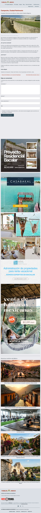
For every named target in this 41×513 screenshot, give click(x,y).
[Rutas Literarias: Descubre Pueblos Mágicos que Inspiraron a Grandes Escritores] (20, 395)
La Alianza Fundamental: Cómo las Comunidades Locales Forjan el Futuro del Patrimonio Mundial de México (20, 483)
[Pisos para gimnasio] (20, 420)
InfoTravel (10, 502)
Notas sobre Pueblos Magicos (24, 13)
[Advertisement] (20, 128)
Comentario (3, 83)
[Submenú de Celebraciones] (39, 4)
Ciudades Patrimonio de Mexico (8, 13)
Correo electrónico (5, 101)
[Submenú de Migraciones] (33, 6)
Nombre (3, 96)
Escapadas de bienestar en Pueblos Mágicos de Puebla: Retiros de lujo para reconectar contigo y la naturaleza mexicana (20, 457)
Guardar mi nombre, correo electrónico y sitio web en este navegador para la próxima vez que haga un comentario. (20, 111)
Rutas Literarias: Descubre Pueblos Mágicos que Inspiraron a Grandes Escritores (20, 407)
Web (2, 106)
